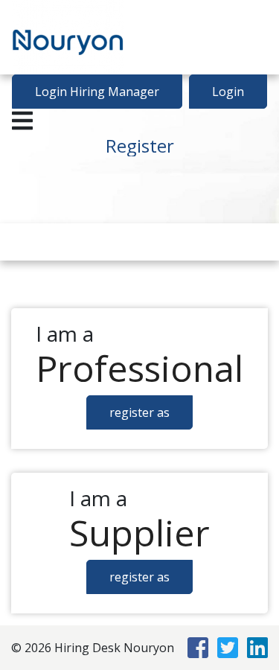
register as (139, 412)
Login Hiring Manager (97, 91)
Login (228, 91)
